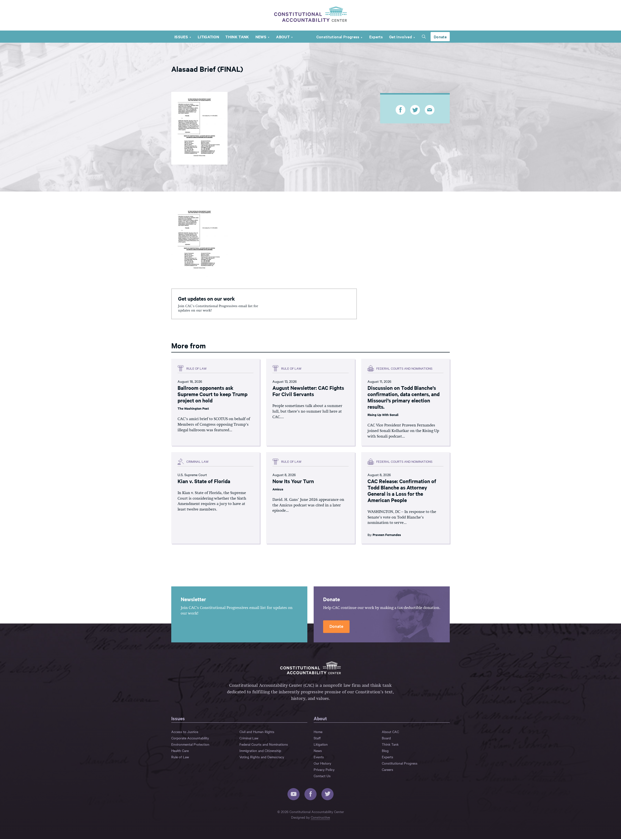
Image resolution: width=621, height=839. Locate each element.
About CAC (390, 731)
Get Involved (400, 36)
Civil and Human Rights (256, 731)
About (283, 36)
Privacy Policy (324, 769)
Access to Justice (184, 731)
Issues (181, 36)
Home (318, 731)
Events (319, 756)
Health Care (180, 750)
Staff (317, 737)
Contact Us (322, 775)
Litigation (208, 36)
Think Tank (237, 36)
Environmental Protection (190, 744)
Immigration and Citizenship (260, 750)
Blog (385, 750)
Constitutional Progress (338, 36)
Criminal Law (248, 737)
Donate (440, 36)
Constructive (320, 817)
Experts (376, 36)
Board (386, 737)
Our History (322, 763)
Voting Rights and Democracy (261, 756)
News (260, 36)
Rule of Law (180, 756)
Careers (387, 769)
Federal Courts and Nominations (263, 744)
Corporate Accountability (190, 737)
